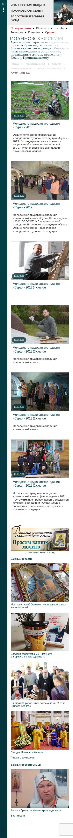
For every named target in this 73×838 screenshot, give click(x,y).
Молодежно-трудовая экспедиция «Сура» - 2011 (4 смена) (36, 285)
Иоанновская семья (27, 10)
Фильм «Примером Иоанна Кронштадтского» (36, 810)
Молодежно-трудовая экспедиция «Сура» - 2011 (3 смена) (36, 349)
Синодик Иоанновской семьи (27, 752)
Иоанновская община (28, 5)
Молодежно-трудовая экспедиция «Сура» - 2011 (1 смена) (36, 483)
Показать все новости (23, 757)
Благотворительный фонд (27, 18)
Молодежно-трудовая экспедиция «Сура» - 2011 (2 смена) (36, 416)
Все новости (18, 815)
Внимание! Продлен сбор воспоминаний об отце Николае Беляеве (38, 704)
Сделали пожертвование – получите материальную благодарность (31, 655)
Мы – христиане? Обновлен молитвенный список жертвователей (38, 606)
